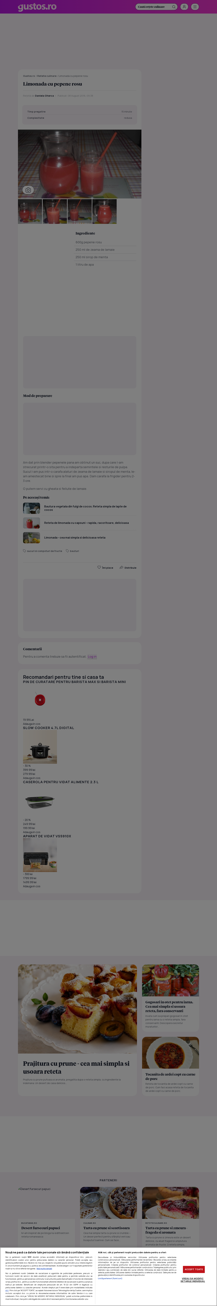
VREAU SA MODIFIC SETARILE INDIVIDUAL (193, 1280)
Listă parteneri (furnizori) (110, 1278)
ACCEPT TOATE (194, 1269)
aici (7, 1290)
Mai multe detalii (44, 1268)
